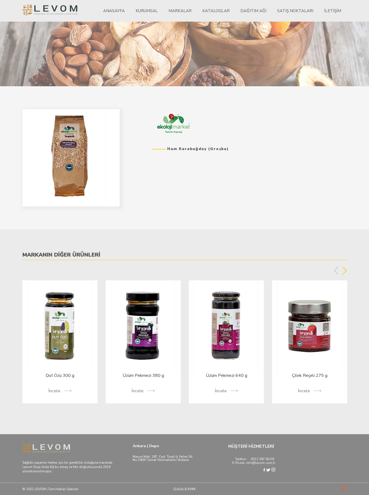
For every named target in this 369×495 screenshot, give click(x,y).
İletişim (332, 11)
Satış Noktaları (295, 11)
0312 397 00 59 (262, 459)
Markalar (180, 11)
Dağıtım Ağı (253, 11)
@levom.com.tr (263, 463)
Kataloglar (216, 11)
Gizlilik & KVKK (184, 489)
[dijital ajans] (336, 489)
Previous (336, 270)
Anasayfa (114, 11)
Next (344, 270)
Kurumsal (147, 11)
